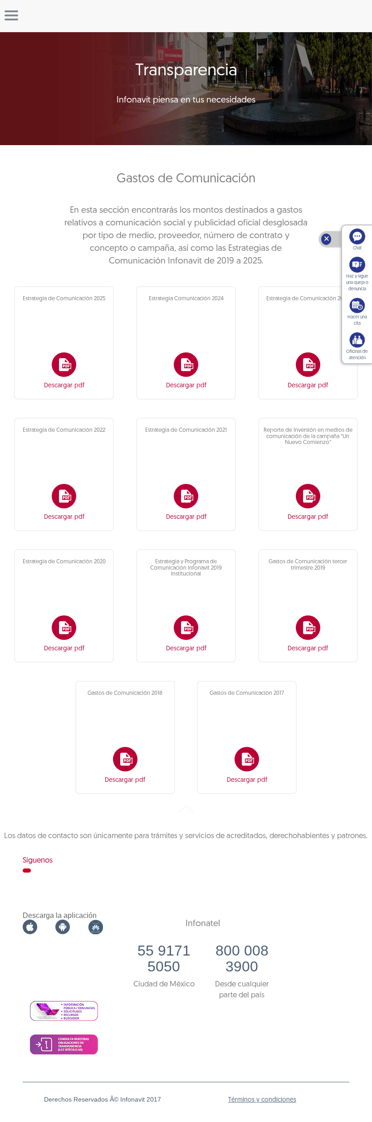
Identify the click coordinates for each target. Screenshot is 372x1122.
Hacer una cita (357, 320)
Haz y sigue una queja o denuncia (357, 282)
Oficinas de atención (357, 355)
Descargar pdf (64, 385)
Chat (357, 248)
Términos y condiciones (262, 1100)
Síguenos (38, 860)
